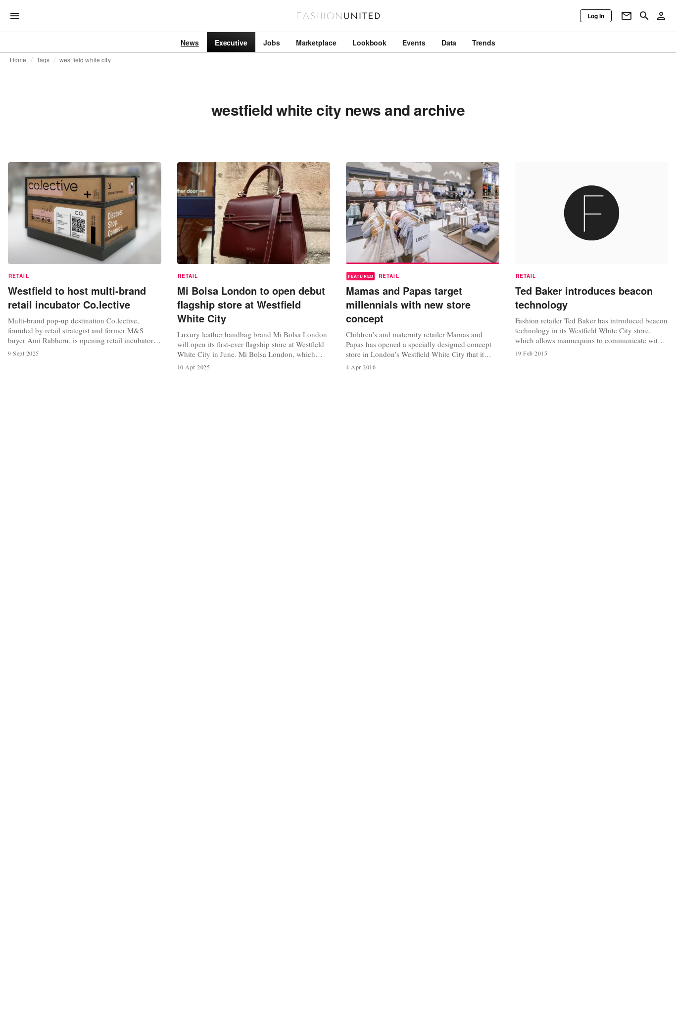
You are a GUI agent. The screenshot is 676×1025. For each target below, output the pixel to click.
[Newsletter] (626, 16)
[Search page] (644, 16)
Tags (43, 59)
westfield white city (85, 59)
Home (18, 59)
